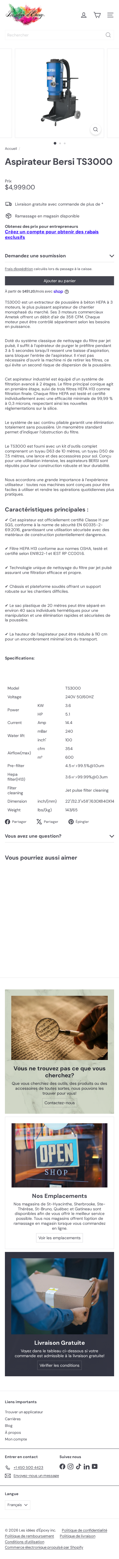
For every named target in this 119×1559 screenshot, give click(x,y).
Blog (8, 1425)
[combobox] (59, 35)
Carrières (13, 1418)
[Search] (108, 35)
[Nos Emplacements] (59, 1155)
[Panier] (97, 15)
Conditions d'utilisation (24, 1541)
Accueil (11, 149)
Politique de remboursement (29, 1536)
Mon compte (16, 1439)
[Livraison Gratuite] (59, 1296)
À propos (13, 1432)
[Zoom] (95, 129)
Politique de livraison (77, 1536)
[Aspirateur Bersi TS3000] (36, 910)
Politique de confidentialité (84, 1530)
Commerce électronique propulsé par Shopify (44, 1547)
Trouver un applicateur (24, 1412)
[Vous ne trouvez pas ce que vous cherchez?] (59, 1028)
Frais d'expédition (19, 269)
